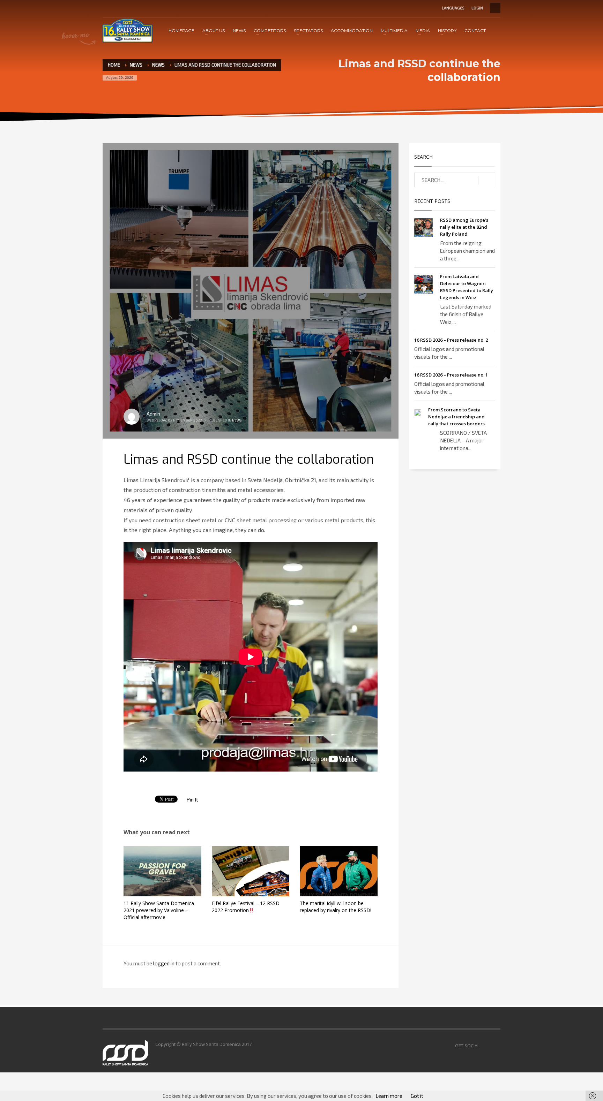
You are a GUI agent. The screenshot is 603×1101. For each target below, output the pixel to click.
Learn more (388, 1096)
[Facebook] (108, 8)
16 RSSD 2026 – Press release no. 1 (451, 375)
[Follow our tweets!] (495, 1045)
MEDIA (423, 30)
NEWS (239, 30)
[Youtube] (139, 8)
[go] (486, 180)
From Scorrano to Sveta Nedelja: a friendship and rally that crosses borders (456, 417)
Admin (153, 414)
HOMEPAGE (181, 30)
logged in (164, 963)
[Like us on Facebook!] (484, 1045)
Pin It (192, 799)
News (158, 65)
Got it (417, 1096)
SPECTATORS (308, 30)
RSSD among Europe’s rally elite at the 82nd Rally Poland (464, 227)
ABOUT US (213, 30)
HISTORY (447, 30)
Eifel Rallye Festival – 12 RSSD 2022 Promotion (246, 906)
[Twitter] (118, 8)
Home (114, 65)
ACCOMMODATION (352, 30)
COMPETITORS (270, 30)
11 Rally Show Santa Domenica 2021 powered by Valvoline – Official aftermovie (159, 910)
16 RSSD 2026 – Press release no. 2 (451, 340)
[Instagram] (129, 8)
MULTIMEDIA (394, 30)
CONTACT (475, 30)
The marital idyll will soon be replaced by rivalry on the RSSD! (335, 906)
